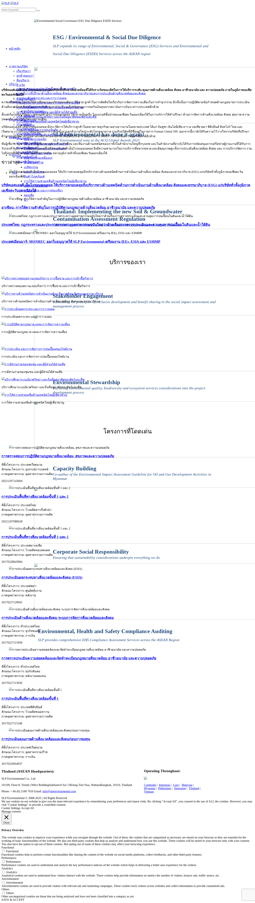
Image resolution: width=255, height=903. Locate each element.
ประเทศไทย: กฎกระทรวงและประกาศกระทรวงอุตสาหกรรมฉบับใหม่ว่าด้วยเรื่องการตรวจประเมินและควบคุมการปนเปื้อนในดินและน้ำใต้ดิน (105, 225)
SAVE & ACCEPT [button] (12, 899)
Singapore (180, 788)
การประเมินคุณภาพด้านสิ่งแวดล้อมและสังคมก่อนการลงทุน (45, 739)
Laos (176, 785)
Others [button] (5, 889)
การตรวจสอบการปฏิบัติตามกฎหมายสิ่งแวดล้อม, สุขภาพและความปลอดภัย (57, 456)
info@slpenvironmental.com (59, 791)
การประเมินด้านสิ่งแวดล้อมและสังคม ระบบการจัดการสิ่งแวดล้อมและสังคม (57, 618)
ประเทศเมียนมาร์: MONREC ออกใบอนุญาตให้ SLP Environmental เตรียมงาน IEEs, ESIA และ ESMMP (80, 242)
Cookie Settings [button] (10, 808)
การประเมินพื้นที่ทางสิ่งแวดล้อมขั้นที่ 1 (30, 698)
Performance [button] (8, 858)
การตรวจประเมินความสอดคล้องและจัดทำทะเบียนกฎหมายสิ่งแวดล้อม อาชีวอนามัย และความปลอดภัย (78, 658)
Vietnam (149, 791)
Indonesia (164, 785)
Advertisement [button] (10, 878)
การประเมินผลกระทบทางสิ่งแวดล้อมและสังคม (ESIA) (41, 577)
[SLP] (10, 3)
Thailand (194, 788)
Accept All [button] (27, 808)
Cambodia (150, 785)
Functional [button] (7, 847)
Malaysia (187, 785)
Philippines (164, 788)
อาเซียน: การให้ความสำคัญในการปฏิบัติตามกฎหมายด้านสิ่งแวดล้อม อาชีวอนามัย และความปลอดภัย (78, 207)
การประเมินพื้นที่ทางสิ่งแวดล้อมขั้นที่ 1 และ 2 (35, 497)
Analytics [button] (7, 868)
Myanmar (149, 788)
